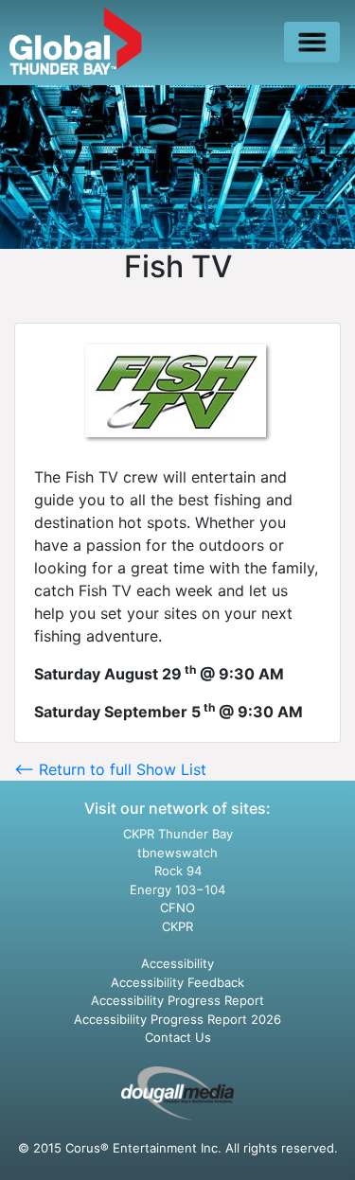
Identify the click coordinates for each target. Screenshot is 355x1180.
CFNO (177, 907)
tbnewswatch (177, 852)
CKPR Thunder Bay (178, 833)
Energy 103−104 (177, 889)
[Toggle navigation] (312, 42)
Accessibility (177, 963)
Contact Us (178, 1037)
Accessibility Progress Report (177, 1000)
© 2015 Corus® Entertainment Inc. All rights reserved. (178, 1147)
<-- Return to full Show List (110, 769)
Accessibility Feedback (177, 982)
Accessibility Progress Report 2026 (177, 1019)
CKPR (177, 926)
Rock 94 (178, 870)
